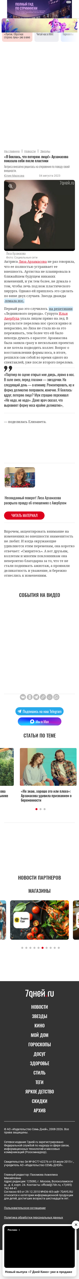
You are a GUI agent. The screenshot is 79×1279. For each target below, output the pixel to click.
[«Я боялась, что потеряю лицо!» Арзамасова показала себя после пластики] (43, 697)
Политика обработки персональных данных (33, 1217)
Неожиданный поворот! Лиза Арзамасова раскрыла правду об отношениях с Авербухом (35, 500)
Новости (30, 151)
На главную (12, 151)
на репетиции (61, 308)
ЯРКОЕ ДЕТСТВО (39, 1091)
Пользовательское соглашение (25, 1208)
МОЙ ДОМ (39, 1035)
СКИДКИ (39, 1101)
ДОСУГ (40, 1053)
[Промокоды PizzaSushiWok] (39, 920)
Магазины (39, 890)
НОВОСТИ (39, 1006)
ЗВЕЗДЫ (39, 1016)
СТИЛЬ (39, 1072)
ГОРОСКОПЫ (39, 1044)
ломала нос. (14, 300)
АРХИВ (40, 1110)
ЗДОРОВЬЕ (39, 1063)
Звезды (45, 151)
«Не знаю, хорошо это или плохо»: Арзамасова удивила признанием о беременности (37, 795)
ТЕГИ (39, 1082)
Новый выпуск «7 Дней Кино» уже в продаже (38, 1272)
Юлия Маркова (14, 175)
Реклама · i (14, 1230)
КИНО (39, 1025)
